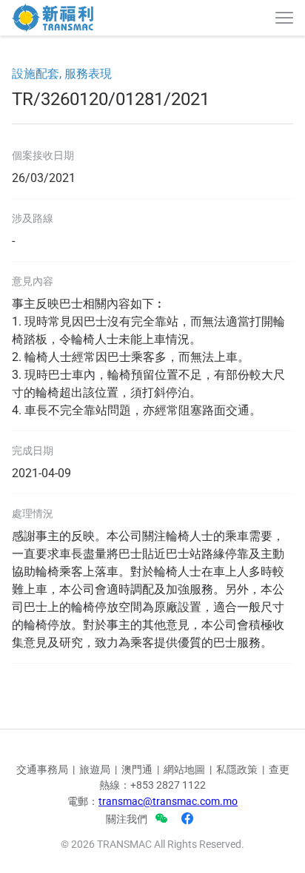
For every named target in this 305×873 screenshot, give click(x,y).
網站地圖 (184, 769)
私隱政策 (237, 769)
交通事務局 (42, 769)
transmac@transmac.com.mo (168, 801)
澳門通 (136, 769)
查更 (279, 769)
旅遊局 (94, 769)
